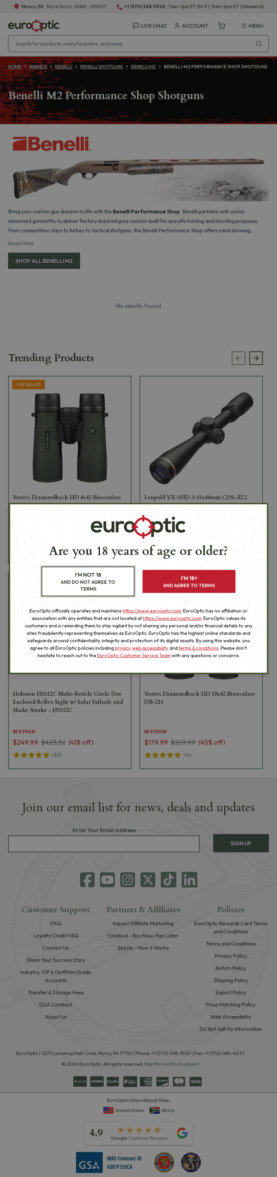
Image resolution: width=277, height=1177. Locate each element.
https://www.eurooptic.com (152, 611)
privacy (122, 648)
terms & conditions (199, 648)
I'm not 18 (88, 581)
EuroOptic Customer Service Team (134, 655)
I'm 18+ (189, 581)
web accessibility (150, 648)
